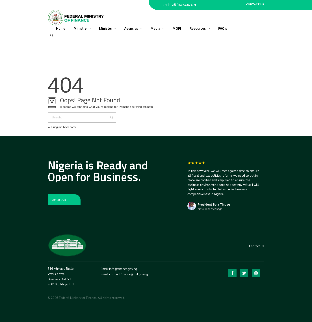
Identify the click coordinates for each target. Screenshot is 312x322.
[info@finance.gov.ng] (164, 5)
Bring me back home (64, 127)
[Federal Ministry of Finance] (67, 245)
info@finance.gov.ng (182, 4)
